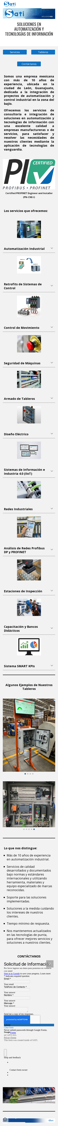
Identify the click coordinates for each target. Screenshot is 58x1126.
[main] (29, 29)
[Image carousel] (29, 527)
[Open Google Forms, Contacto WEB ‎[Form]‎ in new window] (49, 964)
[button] (51, 248)
